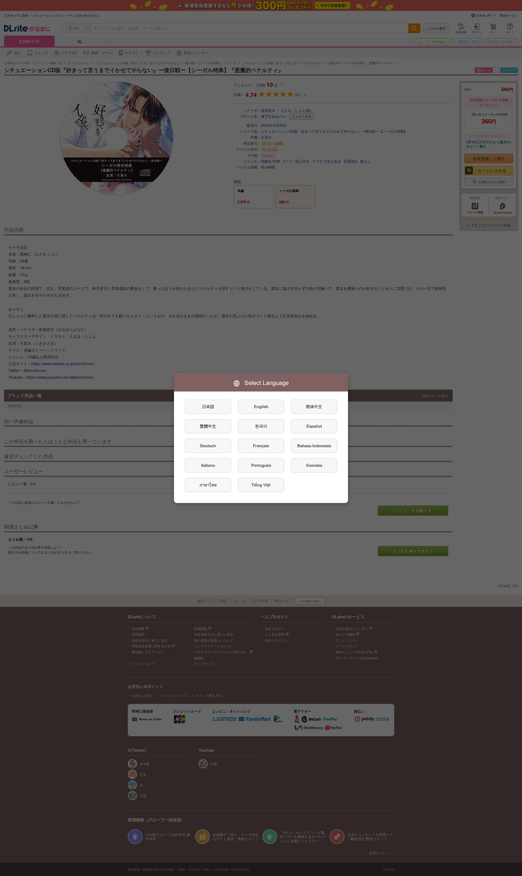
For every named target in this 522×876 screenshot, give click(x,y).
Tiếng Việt (261, 485)
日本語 (208, 406)
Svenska (314, 465)
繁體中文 (208, 426)
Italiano (208, 465)
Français (261, 446)
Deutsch (208, 446)
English (261, 406)
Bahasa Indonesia (314, 446)
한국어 (261, 426)
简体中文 (314, 406)
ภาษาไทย (208, 485)
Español (314, 426)
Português (261, 465)
